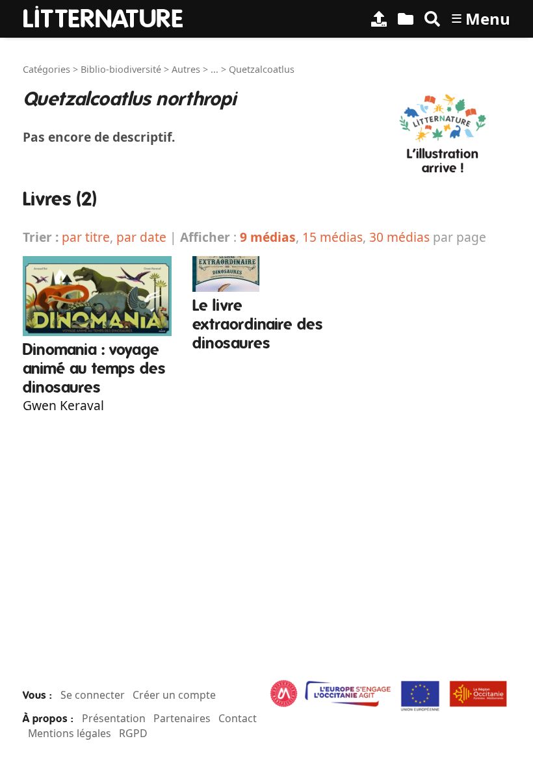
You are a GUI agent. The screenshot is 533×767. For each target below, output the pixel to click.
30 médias (399, 237)
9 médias (268, 237)
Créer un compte (174, 695)
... (214, 69)
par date (141, 237)
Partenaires (182, 718)
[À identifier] (405, 19)
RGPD (133, 733)
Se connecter (92, 695)
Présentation (114, 718)
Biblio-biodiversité (121, 69)
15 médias (332, 237)
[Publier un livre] (379, 19)
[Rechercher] (432, 19)
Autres (186, 69)
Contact (237, 718)
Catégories (46, 69)
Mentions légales (69, 733)
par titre (86, 237)
